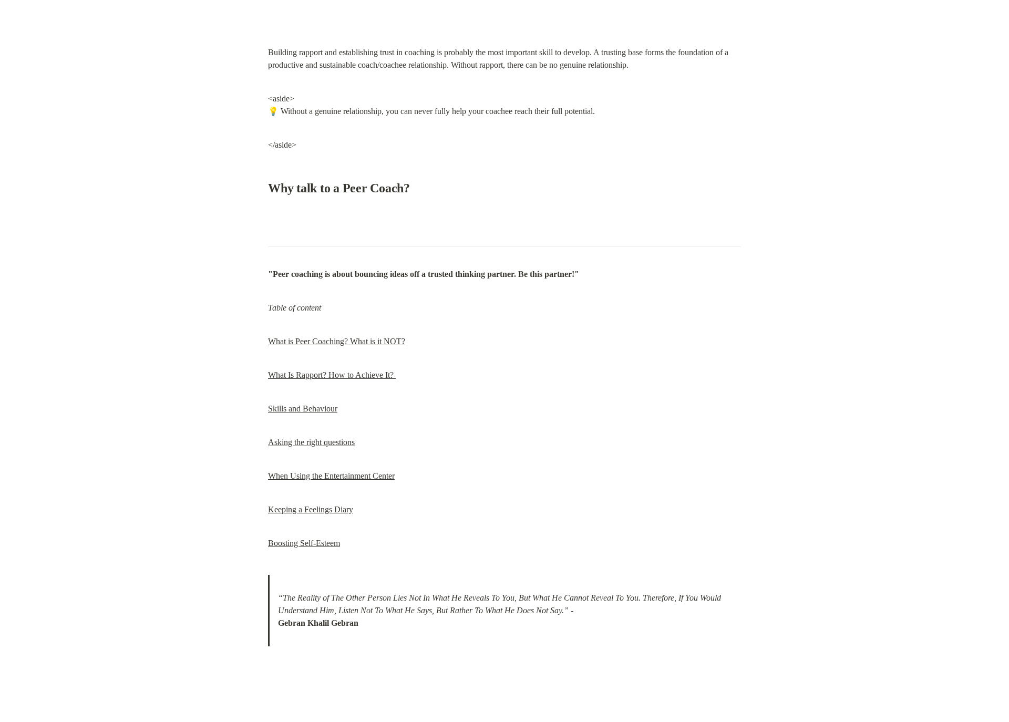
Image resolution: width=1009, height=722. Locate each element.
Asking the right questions (311, 442)
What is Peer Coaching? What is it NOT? (336, 341)
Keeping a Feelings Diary (310, 509)
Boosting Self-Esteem (304, 543)
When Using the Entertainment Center (331, 475)
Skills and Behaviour (302, 408)
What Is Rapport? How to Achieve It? (332, 374)
